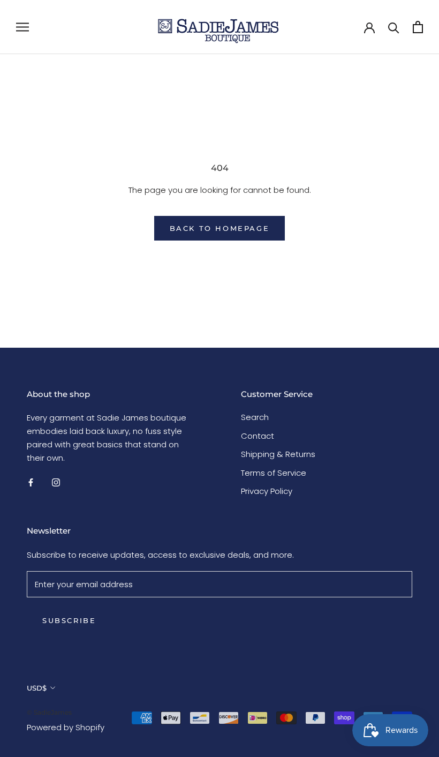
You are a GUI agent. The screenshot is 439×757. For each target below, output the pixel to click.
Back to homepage (220, 228)
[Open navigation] (22, 27)
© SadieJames (49, 712)
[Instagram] (56, 482)
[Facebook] (31, 482)
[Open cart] (418, 27)
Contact (257, 435)
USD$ (37, 688)
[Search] (393, 27)
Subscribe (69, 620)
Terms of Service (273, 472)
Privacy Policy (266, 491)
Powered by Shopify (65, 727)
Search (255, 417)
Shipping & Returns (278, 454)
